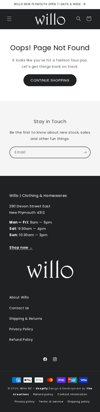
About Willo (19, 297)
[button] (9, 19)
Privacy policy (25, 401)
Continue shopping (50, 80)
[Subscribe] (85, 152)
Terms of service (51, 401)
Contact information (72, 394)
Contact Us (19, 308)
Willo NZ (26, 388)
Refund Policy (21, 339)
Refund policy (43, 394)
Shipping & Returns (25, 318)
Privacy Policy (21, 329)
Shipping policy (78, 401)
